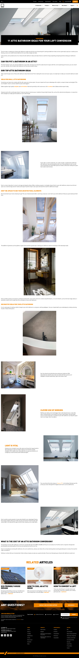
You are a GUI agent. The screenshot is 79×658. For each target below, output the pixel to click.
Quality (28, 629)
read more (10, 593)
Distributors (56, 635)
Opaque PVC (60, 483)
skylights (16, 86)
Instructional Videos (70, 639)
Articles (28, 637)
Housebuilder (56, 637)
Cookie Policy (69, 643)
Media (28, 643)
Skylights (42, 631)
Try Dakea (29, 633)
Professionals (38, 5)
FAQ (67, 629)
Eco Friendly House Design (10, 587)
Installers (55, 629)
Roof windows (42, 629)
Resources (71, 605)
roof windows (24, 86)
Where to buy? (55, 5)
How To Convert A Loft (65, 586)
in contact (50, 86)
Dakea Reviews (30, 635)
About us (29, 631)
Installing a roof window (71, 637)
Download (68, 641)
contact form (18, 619)
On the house (40, 1)
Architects (55, 631)
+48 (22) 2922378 (4, 632)
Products (47, 5)
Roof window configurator (71, 635)
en (1, 1)
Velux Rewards (48, 1)
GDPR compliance (65, 618)
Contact (75, 1)
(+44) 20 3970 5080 (68, 1)
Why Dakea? (64, 5)
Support (72, 5)
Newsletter (29, 641)
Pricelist (34, 1)
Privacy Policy (73, 617)
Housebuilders (56, 633)
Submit (74, 614)
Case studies (55, 1)
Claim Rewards (69, 631)
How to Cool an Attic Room (37, 587)
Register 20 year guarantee (71, 633)
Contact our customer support (48, 605)
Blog (60, 1)
